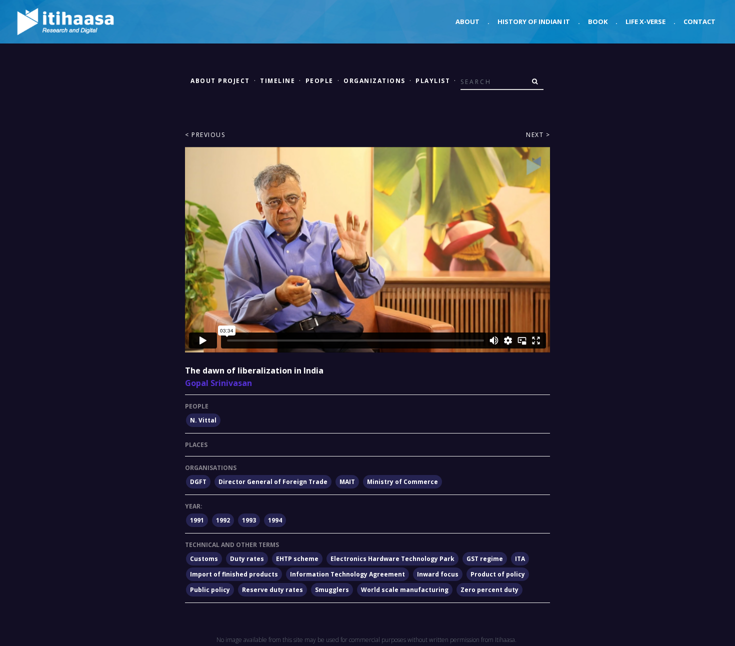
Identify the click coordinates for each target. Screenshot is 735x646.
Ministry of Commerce (402, 482)
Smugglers (332, 590)
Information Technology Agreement (347, 574)
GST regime (484, 558)
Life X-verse (646, 21)
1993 (249, 520)
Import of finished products (234, 574)
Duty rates (247, 558)
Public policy (210, 590)
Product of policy (497, 574)
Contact (700, 21)
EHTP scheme (297, 558)
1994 (275, 520)
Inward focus (437, 574)
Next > (538, 134)
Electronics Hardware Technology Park (392, 558)
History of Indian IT (534, 21)
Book (598, 21)
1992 (223, 520)
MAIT (347, 482)
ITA (520, 558)
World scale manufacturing (404, 590)
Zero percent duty (489, 590)
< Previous (205, 134)
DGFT (198, 482)
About (468, 21)
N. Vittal (203, 420)
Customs (204, 558)
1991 (197, 520)
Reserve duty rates (272, 590)
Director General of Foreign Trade (273, 482)
